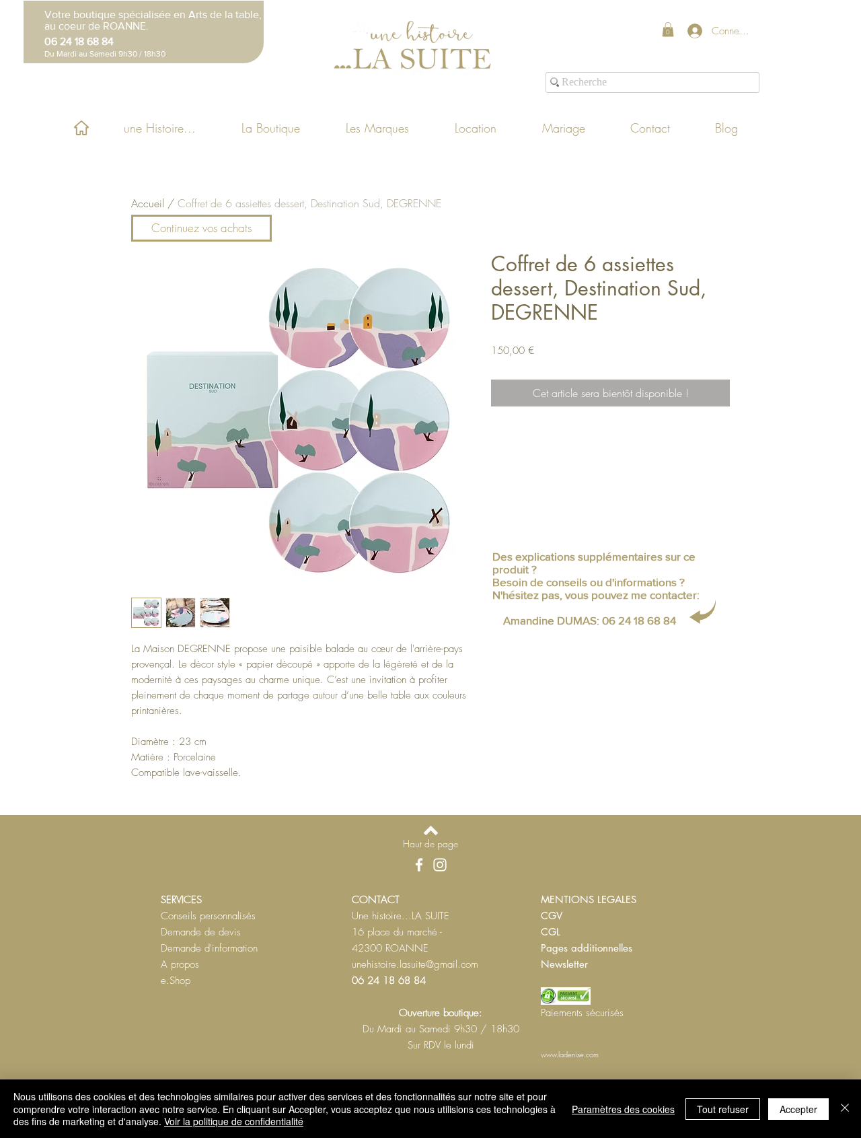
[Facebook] (419, 865)
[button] (668, 29)
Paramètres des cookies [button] (623, 1109)
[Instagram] (440, 865)
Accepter (798, 1109)
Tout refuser (723, 1109)
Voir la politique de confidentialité (233, 1121)
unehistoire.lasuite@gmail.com (415, 964)
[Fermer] (845, 1108)
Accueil (147, 203)
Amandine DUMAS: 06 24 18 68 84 (589, 620)
